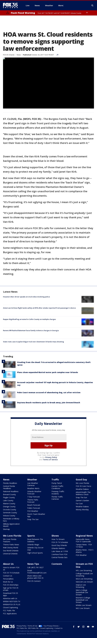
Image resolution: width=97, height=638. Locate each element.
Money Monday (82, 509)
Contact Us (7, 576)
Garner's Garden (82, 500)
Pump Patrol (57, 483)
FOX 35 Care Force (83, 486)
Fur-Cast (79, 503)
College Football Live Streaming (84, 574)
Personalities (8, 579)
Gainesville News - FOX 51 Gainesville (83, 540)
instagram (83, 627)
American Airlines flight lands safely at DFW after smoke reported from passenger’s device (39, 308)
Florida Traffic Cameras (57, 497)
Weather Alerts (33, 488)
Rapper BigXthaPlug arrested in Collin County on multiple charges (29, 319)
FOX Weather (32, 511)
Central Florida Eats (59, 557)
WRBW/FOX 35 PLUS (11, 604)
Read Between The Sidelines (35, 540)
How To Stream (58, 539)
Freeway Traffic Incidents (58, 492)
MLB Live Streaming (84, 579)
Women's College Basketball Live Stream (83, 599)
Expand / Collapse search (92, 6)
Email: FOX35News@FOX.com (36, 571)
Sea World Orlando (10, 550)
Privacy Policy (51, 457)
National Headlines (10, 491)
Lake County (8, 500)
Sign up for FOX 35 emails (10, 589)
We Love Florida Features (9, 540)
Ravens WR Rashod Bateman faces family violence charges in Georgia (31, 330)
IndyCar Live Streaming (81, 586)
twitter (79, 627)
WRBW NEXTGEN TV (11, 601)
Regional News (84, 535)
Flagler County (9, 497)
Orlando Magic (33, 544)
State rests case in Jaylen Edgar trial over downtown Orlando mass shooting (33, 342)
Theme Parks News (11, 544)
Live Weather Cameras (32, 484)
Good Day (81, 479)
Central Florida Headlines (9, 487)
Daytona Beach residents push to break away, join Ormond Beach (48, 402)
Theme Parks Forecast (32, 501)
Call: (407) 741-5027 (35, 567)
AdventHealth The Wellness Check (83, 493)
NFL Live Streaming (84, 570)
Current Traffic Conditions (57, 487)
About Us (8, 563)
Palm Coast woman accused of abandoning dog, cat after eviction (48, 392)
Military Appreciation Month (11, 525)
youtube (88, 627)
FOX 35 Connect (34, 581)
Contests (57, 563)
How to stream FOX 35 (11, 568)
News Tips (33, 563)
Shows (55, 535)
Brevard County (9, 494)
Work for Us (8, 582)
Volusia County (9, 515)
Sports (31, 535)
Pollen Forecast (33, 508)
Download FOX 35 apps (10, 594)
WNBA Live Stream (83, 605)
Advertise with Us (10, 598)
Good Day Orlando (59, 545)
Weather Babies (82, 489)
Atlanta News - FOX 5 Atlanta (84, 551)
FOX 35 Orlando (9, 55)
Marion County (9, 503)
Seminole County (10, 512)
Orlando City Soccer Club (35, 548)
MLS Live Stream (83, 608)
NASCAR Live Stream (84, 582)
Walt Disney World (10, 547)
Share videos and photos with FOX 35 (35, 577)
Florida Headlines (10, 483)
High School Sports (35, 553)
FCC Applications (10, 613)
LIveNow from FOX (59, 554)
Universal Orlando (10, 553)
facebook (74, 627)
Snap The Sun (33, 519)
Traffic (55, 479)
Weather (32, 479)
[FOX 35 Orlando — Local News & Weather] (11, 5)
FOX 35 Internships (10, 585)
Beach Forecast (33, 505)
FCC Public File (9, 610)
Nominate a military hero (11, 519)
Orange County (9, 506)
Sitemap (6, 529)
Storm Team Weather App (36, 515)
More (60, 5)
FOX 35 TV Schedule (60, 542)
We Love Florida (82, 483)
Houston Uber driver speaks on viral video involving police (26, 297)
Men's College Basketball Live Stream (82, 592)
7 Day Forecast (33, 496)
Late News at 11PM (60, 551)
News (19, 55)
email (93, 627)
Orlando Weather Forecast (34, 492)
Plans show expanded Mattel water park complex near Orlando (47, 372)
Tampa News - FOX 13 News (84, 545)
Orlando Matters (58, 548)
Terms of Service (50, 459)
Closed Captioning (10, 607)
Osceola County (9, 509)
